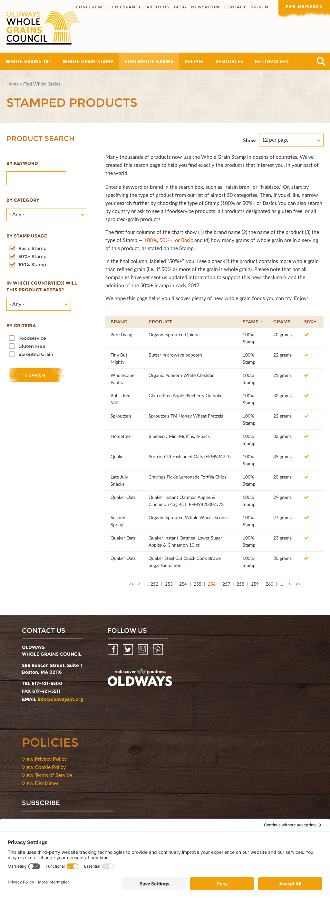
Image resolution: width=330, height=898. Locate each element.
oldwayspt (140, 677)
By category (22, 200)
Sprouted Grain (35, 354)
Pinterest (158, 649)
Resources (229, 61)
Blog (180, 7)
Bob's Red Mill (121, 399)
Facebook (113, 649)
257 (226, 584)
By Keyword (22, 163)
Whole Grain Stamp (88, 61)
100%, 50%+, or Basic (168, 240)
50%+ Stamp (32, 256)
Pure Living (121, 334)
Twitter (128, 649)
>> (297, 584)
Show (249, 140)
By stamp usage (26, 236)
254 (183, 584)
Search (321, 61)
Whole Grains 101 (28, 61)
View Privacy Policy (44, 759)
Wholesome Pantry (122, 378)
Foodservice (32, 338)
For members (304, 6)
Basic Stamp (32, 248)
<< (131, 584)
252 (154, 584)
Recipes (194, 61)
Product (160, 322)
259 (255, 584)
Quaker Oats (123, 497)
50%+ (310, 322)
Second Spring (118, 521)
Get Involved (271, 61)
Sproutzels (121, 416)
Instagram (143, 649)
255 (197, 584)
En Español (126, 7)
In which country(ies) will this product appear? (41, 286)
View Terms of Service (47, 775)
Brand (119, 322)
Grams (282, 322)
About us (157, 7)
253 (169, 584)
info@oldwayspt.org (60, 699)
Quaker (118, 456)
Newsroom (205, 7)
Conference (91, 7)
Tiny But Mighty (119, 358)
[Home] (40, 28)
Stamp (251, 322)
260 (269, 584)
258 (240, 584)
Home (12, 83)
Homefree (121, 436)
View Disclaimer (40, 783)
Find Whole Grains (149, 61)
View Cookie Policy (44, 767)
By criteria (21, 325)
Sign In (259, 7)
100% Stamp (32, 264)
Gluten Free (31, 346)
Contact (235, 7)
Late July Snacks (119, 480)
